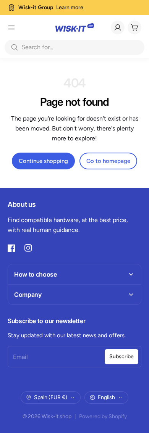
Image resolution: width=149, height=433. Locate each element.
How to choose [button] (35, 274)
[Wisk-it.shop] (74, 27)
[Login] (118, 27)
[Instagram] (28, 248)
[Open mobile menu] (11, 27)
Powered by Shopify (103, 416)
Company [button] (28, 294)
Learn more (69, 7)
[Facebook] (11, 248)
